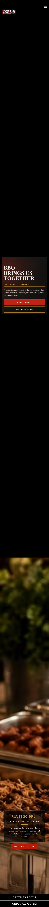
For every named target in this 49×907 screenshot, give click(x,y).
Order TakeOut (24, 897)
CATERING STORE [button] (24, 846)
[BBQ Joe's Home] (9, 12)
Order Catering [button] (24, 904)
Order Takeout (24, 302)
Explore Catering (24, 309)
